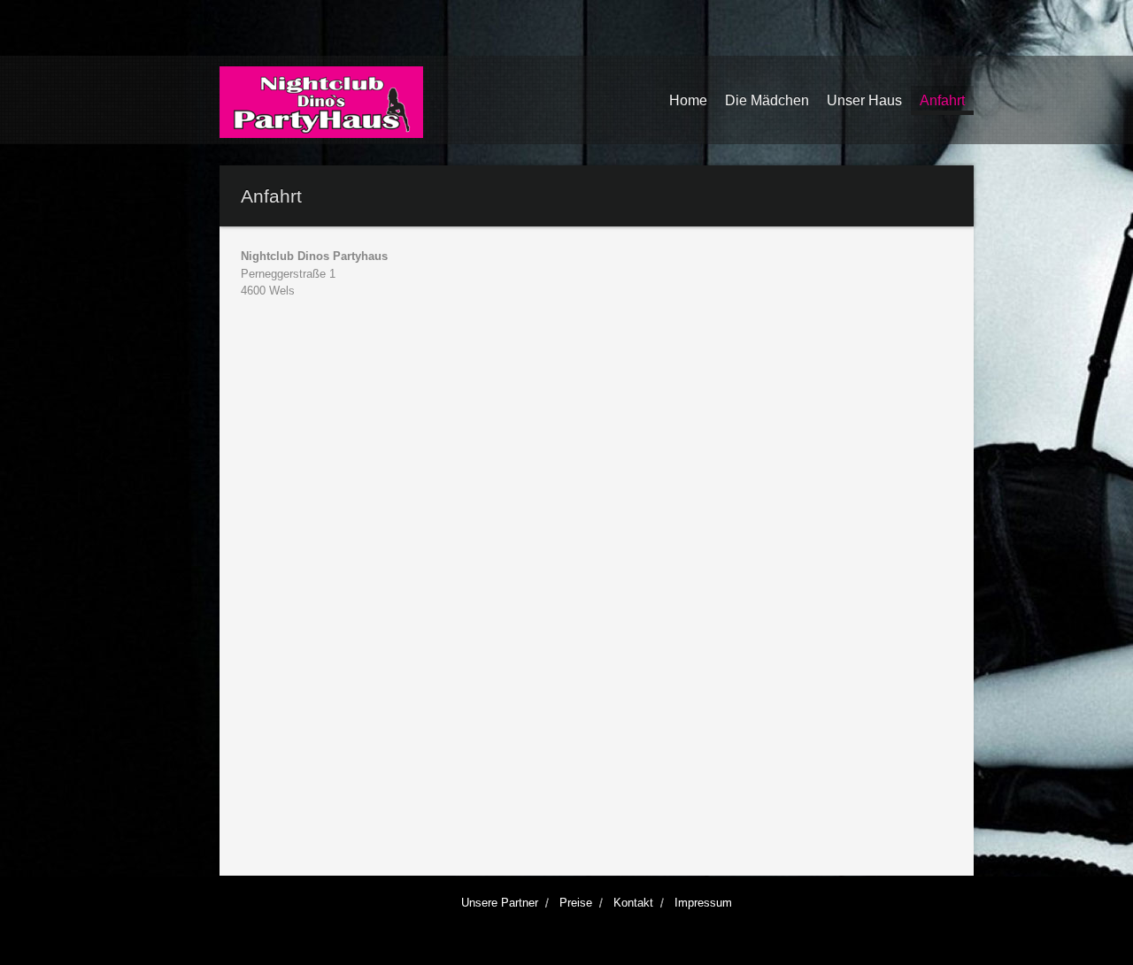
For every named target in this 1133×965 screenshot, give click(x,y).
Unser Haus (864, 100)
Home (688, 100)
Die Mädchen (767, 100)
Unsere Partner (499, 902)
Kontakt (633, 902)
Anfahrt (942, 100)
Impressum (703, 902)
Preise (575, 902)
